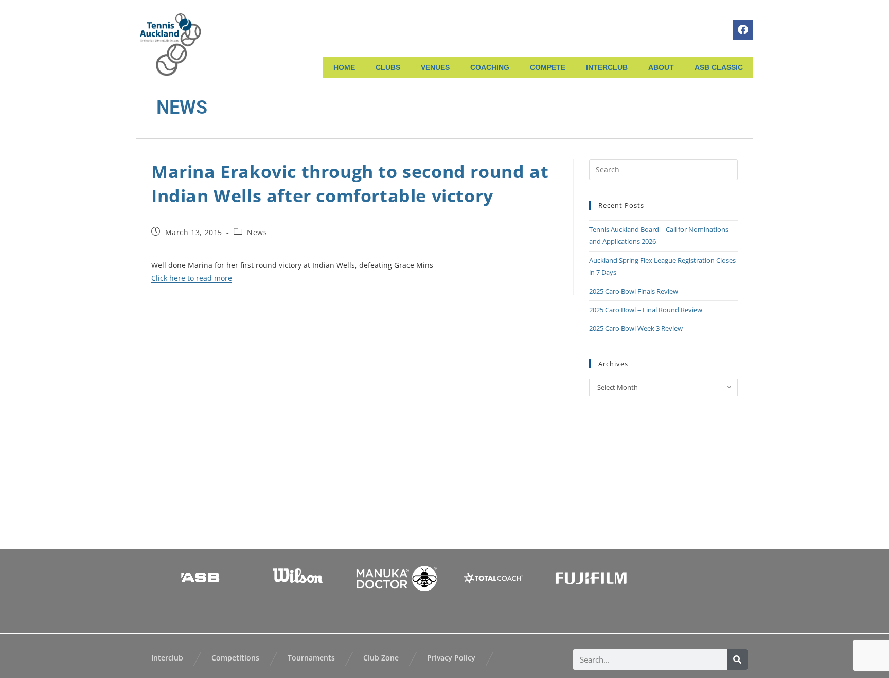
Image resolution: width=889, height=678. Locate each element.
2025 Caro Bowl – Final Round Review (645, 309)
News (257, 232)
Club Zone (381, 658)
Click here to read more (191, 278)
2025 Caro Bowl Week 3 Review (636, 328)
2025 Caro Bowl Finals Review (633, 291)
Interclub (167, 658)
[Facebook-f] (743, 30)
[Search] (737, 659)
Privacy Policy (451, 658)
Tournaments (311, 658)
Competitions (235, 658)
